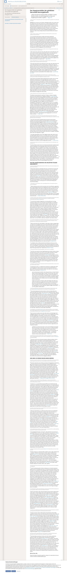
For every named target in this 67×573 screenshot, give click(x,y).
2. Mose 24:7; (38, 344)
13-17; (47, 84)
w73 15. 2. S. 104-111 (9, 8)
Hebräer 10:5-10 (46, 448)
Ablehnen (13, 571)
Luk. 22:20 (32, 72)
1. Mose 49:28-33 (54, 96)
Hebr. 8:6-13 (32, 374)
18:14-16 (50, 483)
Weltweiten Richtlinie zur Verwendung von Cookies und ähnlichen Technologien (41, 567)
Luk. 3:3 (41, 419)
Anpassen (18, 571)
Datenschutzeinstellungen (30, 568)
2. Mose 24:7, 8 (53, 241)
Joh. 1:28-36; (46, 497)
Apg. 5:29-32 (48, 58)
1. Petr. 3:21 (56, 423)
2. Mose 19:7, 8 (50, 192)
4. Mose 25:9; (44, 293)
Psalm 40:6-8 (47, 462)
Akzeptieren (8, 571)
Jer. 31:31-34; (56, 71)
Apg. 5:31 (50, 17)
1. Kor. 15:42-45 (34, 516)
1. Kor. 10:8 (49, 293)
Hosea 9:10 (36, 289)
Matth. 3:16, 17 (49, 495)
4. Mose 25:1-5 (43, 270)
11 (42, 353)
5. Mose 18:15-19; (43, 378)
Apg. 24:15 (40, 531)
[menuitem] (62, 4)
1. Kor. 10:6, (40, 353)
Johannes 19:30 (50, 504)
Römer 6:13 (38, 199)
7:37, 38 (52, 378)
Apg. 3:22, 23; (48, 378)
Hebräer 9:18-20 (50, 247)
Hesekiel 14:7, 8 (43, 311)
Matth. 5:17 (32, 438)
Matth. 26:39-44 (37, 503)
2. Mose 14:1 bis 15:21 (50, 121)
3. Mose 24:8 (47, 254)
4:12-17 (49, 84)
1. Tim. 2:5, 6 (55, 525)
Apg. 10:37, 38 (51, 497)
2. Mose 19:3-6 (55, 140)
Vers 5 (56, 351)
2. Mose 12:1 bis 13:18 (44, 111)
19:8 (42, 344)
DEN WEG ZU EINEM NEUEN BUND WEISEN (13, 23)
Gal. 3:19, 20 (38, 175)
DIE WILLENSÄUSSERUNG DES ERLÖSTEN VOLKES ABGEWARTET (14, 20)
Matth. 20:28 (52, 521)
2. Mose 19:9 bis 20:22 (42, 195)
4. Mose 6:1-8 (50, 320)
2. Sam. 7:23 (40, 113)
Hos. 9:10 (43, 302)
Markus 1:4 (49, 416)
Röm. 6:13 (45, 214)
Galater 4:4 (53, 394)
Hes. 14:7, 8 (50, 333)
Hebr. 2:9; (51, 525)
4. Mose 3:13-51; (46, 483)
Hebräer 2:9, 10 (45, 538)
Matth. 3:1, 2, (43, 84)
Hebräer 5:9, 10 (45, 545)
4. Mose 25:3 (56, 336)
